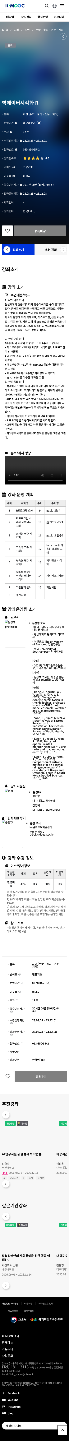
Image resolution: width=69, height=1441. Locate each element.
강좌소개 (18, 249)
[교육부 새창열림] (18, 1320)
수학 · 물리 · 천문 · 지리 (49, 30)
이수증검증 (13, 1311)
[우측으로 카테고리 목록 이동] (62, 249)
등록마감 (40, 231)
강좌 (16, 30)
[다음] (6, 1184)
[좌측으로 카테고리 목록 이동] (6, 249)
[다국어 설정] (54, 5)
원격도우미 (29, 1312)
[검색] (46, 5)
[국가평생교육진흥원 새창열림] (46, 1320)
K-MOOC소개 (11, 1336)
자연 (27, 30)
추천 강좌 (51, 249)
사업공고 (7, 1355)
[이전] (6, 1115)
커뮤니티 (7, 1349)
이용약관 (28, 1303)
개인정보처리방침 (10, 1303)
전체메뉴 (7, 1342)
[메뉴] (62, 5)
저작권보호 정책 (45, 1303)
